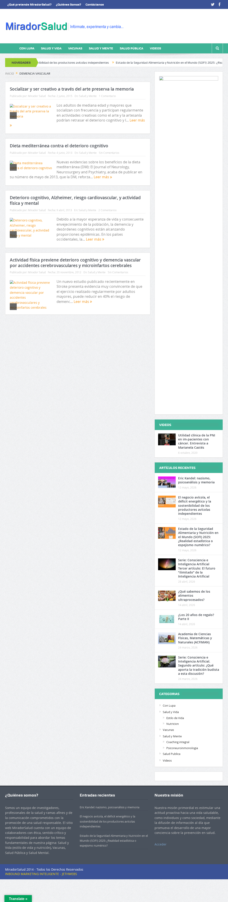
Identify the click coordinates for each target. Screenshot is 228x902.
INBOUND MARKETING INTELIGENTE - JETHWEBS (41, 874)
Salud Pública (131, 48)
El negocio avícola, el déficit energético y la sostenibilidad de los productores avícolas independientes (194, 505)
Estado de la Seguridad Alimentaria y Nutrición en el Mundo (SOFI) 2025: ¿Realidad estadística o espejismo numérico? (198, 537)
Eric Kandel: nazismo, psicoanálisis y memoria (196, 480)
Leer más (102, 176)
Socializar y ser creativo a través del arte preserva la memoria (72, 89)
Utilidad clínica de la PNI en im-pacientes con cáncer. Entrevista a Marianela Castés (196, 441)
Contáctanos (95, 4)
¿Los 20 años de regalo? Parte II (196, 617)
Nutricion (172, 724)
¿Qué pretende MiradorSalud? (29, 4)
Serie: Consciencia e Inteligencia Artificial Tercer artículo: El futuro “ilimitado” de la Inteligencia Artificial (196, 568)
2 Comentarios (107, 210)
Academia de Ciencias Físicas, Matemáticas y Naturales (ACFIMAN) (195, 638)
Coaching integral (177, 742)
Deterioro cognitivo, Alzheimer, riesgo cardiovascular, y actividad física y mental (75, 200)
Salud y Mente (101, 48)
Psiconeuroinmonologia (182, 748)
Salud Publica (171, 754)
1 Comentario (107, 96)
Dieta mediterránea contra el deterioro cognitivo (59, 146)
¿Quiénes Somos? (68, 4)
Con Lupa (26, 48)
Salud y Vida (51, 48)
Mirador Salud (37, 96)
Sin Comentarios (109, 152)
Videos (155, 48)
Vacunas (75, 48)
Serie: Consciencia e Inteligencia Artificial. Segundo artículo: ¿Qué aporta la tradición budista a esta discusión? (198, 665)
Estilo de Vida (175, 718)
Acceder (161, 844)
